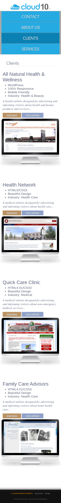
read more (12, 115)
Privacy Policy (39, 493)
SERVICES (30, 49)
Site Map (47, 493)
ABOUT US (30, 27)
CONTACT (31, 16)
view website (32, 115)
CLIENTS (30, 38)
